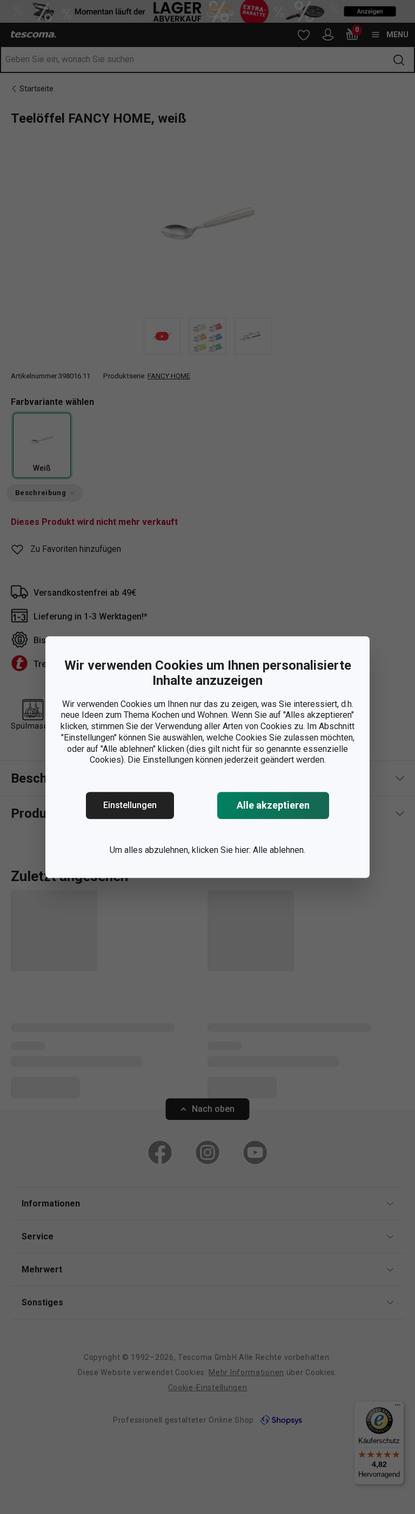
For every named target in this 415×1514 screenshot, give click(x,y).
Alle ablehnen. (279, 850)
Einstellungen (130, 805)
